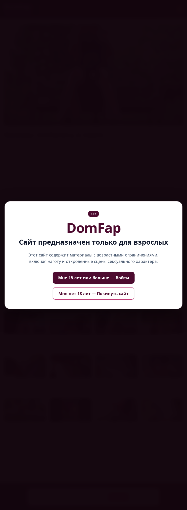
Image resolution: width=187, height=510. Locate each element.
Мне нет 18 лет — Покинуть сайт (93, 293)
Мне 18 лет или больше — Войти (93, 277)
